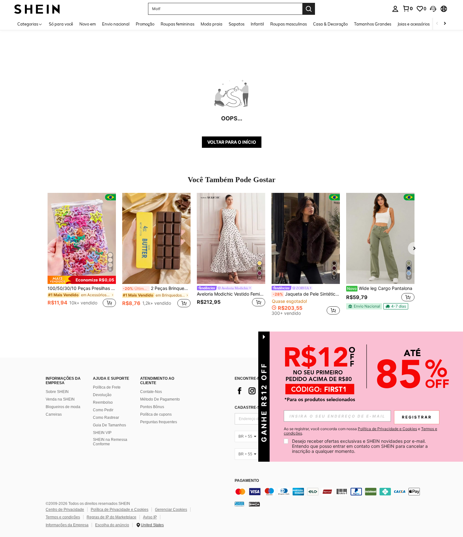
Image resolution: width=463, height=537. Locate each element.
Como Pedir (103, 410)
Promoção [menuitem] (145, 23)
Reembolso (103, 402)
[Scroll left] (437, 24)
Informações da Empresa (67, 525)
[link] (407, 8)
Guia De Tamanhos (109, 425)
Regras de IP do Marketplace (111, 517)
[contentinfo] (329, 491)
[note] (82, 280)
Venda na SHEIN (60, 399)
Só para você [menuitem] (61, 23)
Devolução (102, 395)
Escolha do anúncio (112, 525)
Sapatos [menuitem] (236, 23)
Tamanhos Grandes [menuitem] (372, 23)
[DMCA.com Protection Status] (254, 503)
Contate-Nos (151, 392)
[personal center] (395, 9)
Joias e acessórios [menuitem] (413, 23)
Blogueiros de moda (63, 407)
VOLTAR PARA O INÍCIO (231, 142)
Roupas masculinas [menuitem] (288, 23)
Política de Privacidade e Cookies (119, 509)
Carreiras (54, 414)
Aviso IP (150, 517)
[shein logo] (37, 8)
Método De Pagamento (160, 399)
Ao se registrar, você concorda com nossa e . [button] (360, 431)
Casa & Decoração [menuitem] (330, 23)
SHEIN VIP (102, 432)
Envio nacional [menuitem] (115, 23)
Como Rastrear (106, 417)
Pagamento (247, 481)
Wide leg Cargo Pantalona (379, 288)
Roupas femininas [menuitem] (177, 23)
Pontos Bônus (152, 407)
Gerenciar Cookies (171, 509)
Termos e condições (63, 517)
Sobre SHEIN (57, 392)
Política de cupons (156, 414)
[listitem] (82, 254)
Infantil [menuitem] (257, 23)
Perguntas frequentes (158, 422)
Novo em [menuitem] (87, 23)
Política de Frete (107, 387)
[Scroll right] (445, 24)
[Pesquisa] (308, 9)
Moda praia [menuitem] (211, 23)
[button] (433, 9)
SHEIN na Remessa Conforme (110, 441)
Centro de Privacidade (65, 509)
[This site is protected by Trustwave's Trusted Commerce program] (239, 503)
